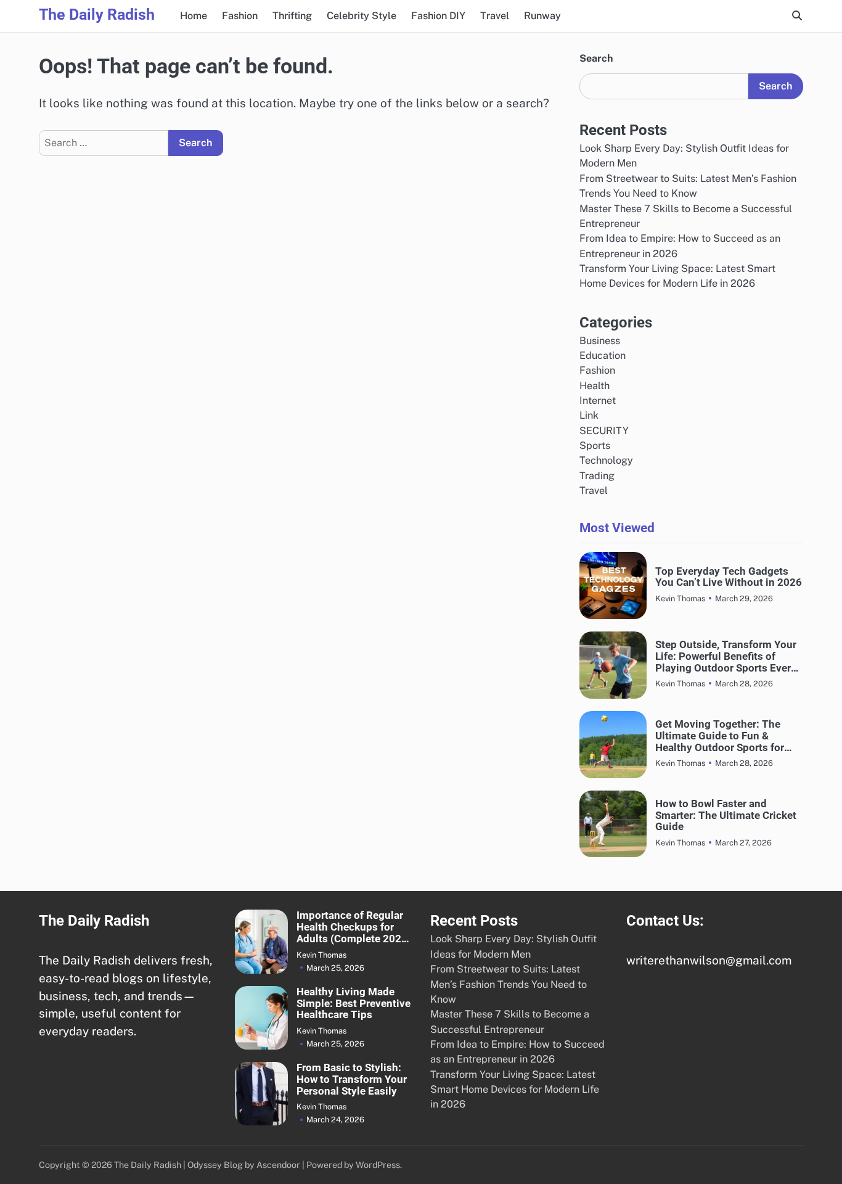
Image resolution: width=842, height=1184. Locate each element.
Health (594, 386)
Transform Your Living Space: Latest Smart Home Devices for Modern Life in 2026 (514, 1090)
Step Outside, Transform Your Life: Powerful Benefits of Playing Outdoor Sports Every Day (725, 656)
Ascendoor (278, 1164)
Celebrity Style (361, 16)
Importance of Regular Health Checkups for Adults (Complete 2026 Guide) (351, 927)
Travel (494, 16)
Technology (606, 460)
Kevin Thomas (680, 598)
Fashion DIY (438, 16)
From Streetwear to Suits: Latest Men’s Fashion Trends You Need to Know (508, 984)
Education (602, 355)
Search (596, 58)
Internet (597, 400)
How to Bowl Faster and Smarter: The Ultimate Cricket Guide (725, 815)
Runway (542, 16)
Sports (594, 445)
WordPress (378, 1164)
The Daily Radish (97, 14)
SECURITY (604, 431)
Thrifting (292, 16)
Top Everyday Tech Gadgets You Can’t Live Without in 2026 (728, 577)
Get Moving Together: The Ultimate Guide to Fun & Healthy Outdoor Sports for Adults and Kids (719, 735)
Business (599, 341)
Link (589, 415)
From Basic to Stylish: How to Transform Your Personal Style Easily (351, 1079)
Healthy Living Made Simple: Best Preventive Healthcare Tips (353, 1003)
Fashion (240, 16)
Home (193, 16)
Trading (597, 476)
